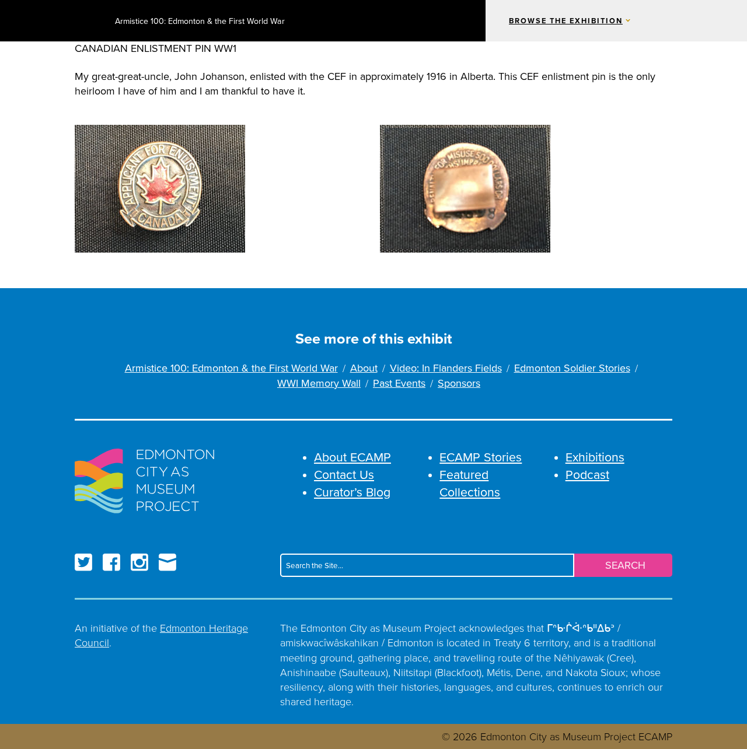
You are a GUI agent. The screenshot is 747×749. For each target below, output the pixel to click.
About (364, 368)
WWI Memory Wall (319, 383)
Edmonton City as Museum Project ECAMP (90, 20)
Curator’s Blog (352, 492)
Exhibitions (595, 457)
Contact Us (344, 475)
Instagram (139, 562)
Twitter (83, 562)
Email (167, 562)
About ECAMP (352, 457)
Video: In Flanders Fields (446, 368)
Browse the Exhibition (566, 21)
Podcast (587, 475)
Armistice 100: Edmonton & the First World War (200, 21)
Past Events (399, 383)
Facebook (111, 562)
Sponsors (459, 383)
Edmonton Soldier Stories (572, 368)
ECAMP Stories (480, 457)
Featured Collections (469, 483)
